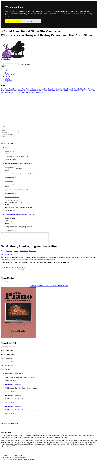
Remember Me (7, 134)
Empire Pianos (9, 181)
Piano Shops (59, 89)
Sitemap (11, 92)
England (9, 251)
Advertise (65, 91)
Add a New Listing (37, 92)
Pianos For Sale (17, 91)
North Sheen (24, 251)
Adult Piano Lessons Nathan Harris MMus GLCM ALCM (20, 214)
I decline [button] (17, 21)
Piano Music (50, 91)
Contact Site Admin (86, 91)
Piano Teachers (26, 89)
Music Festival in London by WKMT (14, 373)
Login (6, 70)
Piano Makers (17, 89)
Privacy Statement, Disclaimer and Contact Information (18, 459)
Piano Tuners (9, 89)
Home (6, 73)
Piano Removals (68, 89)
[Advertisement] (49, 110)
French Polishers (79, 89)
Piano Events (58, 91)
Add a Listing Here (6, 254)
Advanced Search (74, 91)
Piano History (33, 91)
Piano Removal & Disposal (12, 197)
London (16, 251)
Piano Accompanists (37, 89)
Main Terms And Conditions (22, 92)
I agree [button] (9, 21)
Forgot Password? (5, 139)
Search (3, 66)
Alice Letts (7, 147)
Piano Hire (8, 91)
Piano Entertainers (49, 89)
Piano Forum (42, 91)
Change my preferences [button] (31, 21)
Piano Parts (25, 91)
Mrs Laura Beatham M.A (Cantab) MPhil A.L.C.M (18, 163)
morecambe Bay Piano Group (13, 384)
